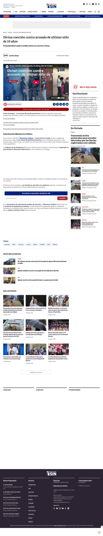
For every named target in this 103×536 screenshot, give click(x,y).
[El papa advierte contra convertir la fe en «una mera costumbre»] (36, 301)
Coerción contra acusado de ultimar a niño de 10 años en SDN (20, 122)
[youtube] (62, 508)
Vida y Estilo (72, 12)
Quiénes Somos (6, 7)
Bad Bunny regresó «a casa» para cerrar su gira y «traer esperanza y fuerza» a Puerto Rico (58, 310)
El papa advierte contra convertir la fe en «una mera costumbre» (36, 309)
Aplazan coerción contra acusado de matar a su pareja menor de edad (38, 280)
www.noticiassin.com (59, 525)
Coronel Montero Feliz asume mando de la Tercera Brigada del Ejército (35, 358)
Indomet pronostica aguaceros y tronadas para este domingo (35, 333)
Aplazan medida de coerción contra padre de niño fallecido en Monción (38, 271)
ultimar (55, 244)
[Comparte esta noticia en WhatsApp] (60, 104)
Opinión (51, 12)
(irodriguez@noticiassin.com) (61, 502)
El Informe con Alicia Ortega (11, 492)
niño (48, 244)
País (16, 12)
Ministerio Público (26, 138)
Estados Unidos (33, 12)
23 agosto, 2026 (6, 314)
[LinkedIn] (68, 508)
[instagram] (60, 508)
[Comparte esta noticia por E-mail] (67, 104)
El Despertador (39, 16)
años (13, 244)
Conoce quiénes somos (85, 481)
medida (42, 244)
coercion (21, 244)
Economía (61, 12)
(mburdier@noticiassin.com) (61, 497)
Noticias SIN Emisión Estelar (92, 16)
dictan (35, 244)
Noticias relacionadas (9, 119)
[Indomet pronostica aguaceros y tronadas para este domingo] (36, 325)
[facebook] (57, 508)
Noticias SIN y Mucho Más (73, 16)
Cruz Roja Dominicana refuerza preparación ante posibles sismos (58, 358)
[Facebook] (84, 4)
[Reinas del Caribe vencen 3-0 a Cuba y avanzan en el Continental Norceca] (58, 325)
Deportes (83, 12)
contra (28, 244)
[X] (54, 508)
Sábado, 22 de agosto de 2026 (89, 226)
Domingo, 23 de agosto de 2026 (78, 146)
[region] (85, 56)
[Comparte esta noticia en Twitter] (57, 104)
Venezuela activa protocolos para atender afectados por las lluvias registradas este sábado (12, 310)
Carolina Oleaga (14, 56)
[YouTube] (93, 4)
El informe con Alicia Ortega (22, 16)
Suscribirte (62, 198)
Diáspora (23, 12)
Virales (30, 522)
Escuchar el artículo (14, 104)
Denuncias (56, 481)
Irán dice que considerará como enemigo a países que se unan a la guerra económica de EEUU (13, 334)
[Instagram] (96, 4)
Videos (90, 12)
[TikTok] (99, 4)
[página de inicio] (51, 6)
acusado (7, 244)
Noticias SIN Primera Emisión (54, 16)
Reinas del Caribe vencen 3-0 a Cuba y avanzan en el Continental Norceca (58, 334)
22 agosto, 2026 (51, 339)
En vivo (6, 16)
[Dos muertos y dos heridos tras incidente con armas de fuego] (13, 349)
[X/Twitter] (87, 4)
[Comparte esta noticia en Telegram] (63, 104)
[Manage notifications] (99, 532)
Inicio (5, 32)
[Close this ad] (102, 527)
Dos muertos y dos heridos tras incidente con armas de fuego (12, 358)
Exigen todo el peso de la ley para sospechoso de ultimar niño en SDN (23, 129)
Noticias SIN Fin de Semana (11, 514)
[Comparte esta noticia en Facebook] (54, 104)
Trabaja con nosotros (84, 486)
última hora (32, 485)
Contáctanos (82, 482)
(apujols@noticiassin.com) (64, 499)
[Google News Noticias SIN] (90, 4)
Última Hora (7, 12)
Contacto (13, 7)
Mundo (44, 12)
